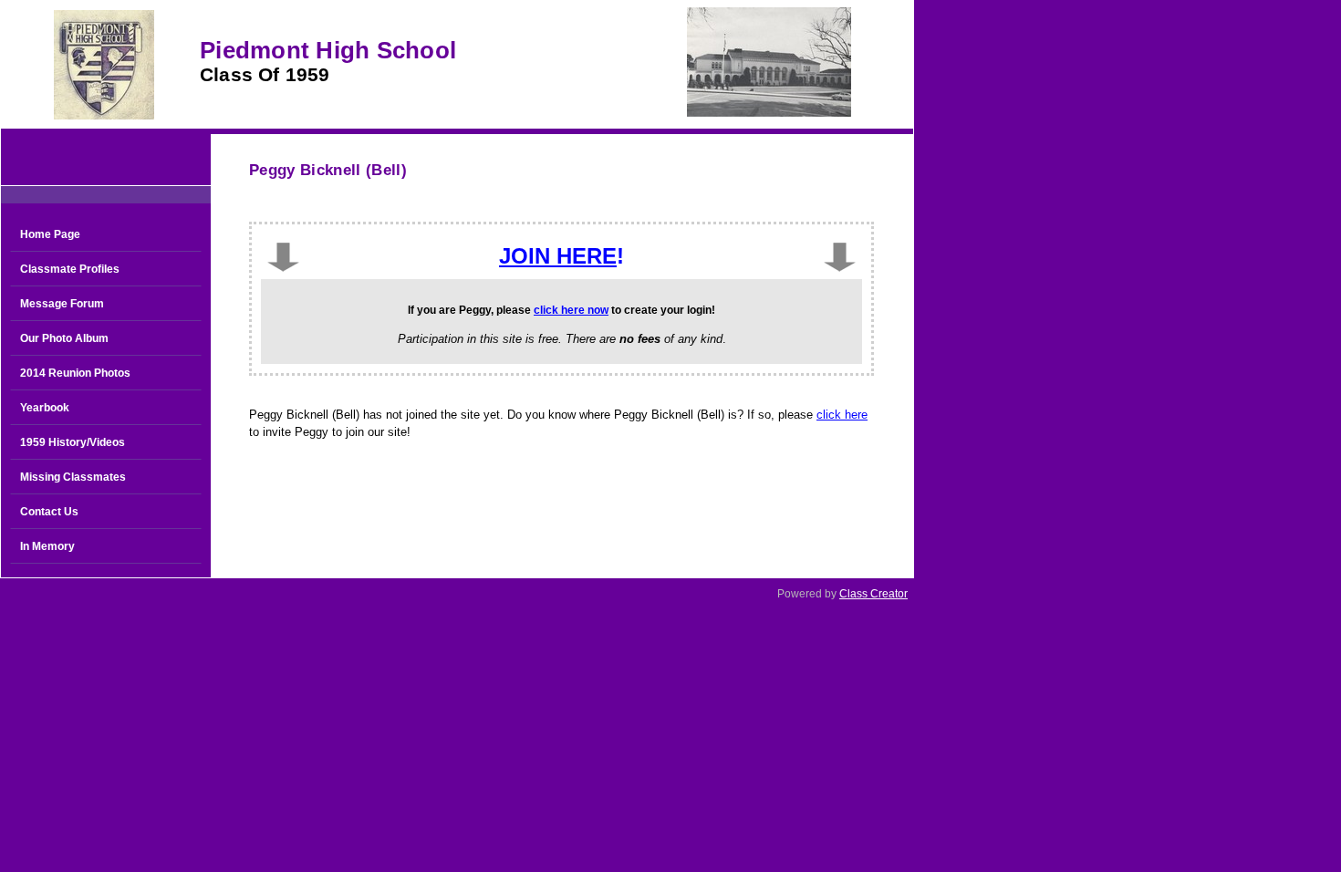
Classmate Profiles (70, 269)
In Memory (47, 546)
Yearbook (44, 407)
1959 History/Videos (72, 442)
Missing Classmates (73, 477)
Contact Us (49, 511)
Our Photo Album (64, 338)
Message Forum (62, 303)
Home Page (50, 234)
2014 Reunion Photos (75, 373)
